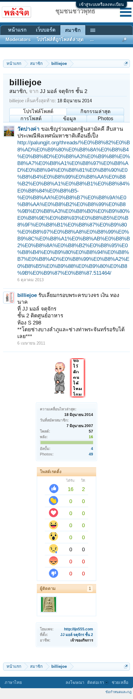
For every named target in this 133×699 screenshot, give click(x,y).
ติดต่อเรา (95, 682)
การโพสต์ (30, 118)
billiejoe (27, 295)
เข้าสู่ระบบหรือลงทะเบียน (101, 4)
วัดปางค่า (28, 129)
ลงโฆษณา (75, 682)
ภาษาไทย (13, 682)
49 (91, 454)
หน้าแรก (17, 29)
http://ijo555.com (78, 629)
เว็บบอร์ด (45, 29)
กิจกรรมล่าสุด (95, 111)
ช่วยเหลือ (120, 682)
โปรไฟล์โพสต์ (38, 111)
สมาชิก (73, 30)
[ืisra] (48, 604)
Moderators (18, 39)
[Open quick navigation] (126, 63)
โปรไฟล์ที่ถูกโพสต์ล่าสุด (60, 39)
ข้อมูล (69, 118)
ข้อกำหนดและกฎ (118, 692)
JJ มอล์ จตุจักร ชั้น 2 (76, 635)
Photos (105, 118)
